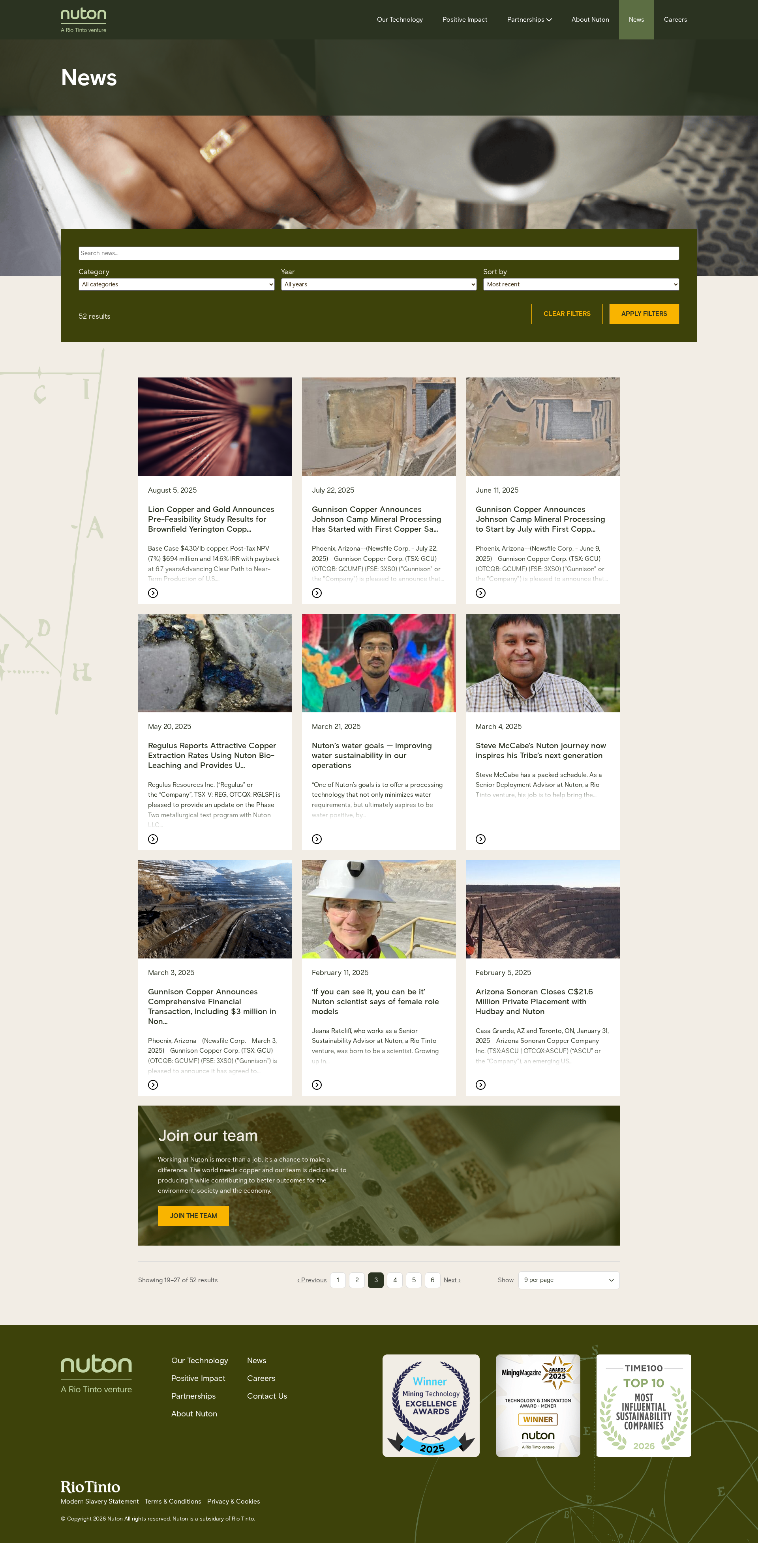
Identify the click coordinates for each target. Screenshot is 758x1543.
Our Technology (400, 19)
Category (94, 271)
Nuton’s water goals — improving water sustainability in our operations (372, 755)
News (636, 19)
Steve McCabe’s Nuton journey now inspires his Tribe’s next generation (541, 750)
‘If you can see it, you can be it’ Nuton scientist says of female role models (375, 1001)
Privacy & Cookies (233, 1501)
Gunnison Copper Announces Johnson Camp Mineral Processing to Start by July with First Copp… (540, 519)
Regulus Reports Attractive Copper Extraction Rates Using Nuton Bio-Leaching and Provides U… (212, 755)
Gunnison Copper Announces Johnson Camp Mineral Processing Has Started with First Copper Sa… (376, 519)
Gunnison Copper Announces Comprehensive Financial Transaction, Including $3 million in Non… (212, 1006)
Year (288, 271)
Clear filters (567, 314)
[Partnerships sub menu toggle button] (548, 19)
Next (452, 1280)
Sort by (495, 271)
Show (506, 1280)
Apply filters (644, 314)
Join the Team (193, 1216)
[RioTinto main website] (90, 1491)
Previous (312, 1280)
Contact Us (267, 1396)
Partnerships (525, 19)
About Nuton (590, 19)
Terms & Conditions (173, 1501)
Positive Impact (465, 19)
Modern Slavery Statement (100, 1501)
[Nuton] (83, 19)
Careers (675, 19)
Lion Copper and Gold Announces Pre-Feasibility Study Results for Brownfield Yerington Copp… (211, 519)
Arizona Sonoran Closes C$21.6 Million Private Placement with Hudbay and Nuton (534, 1001)
